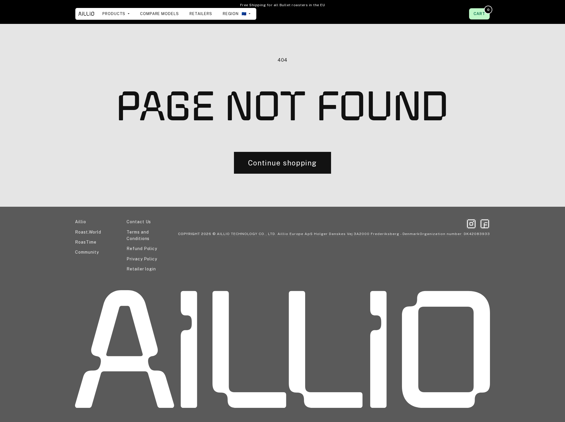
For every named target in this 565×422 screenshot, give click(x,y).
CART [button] (481, 12)
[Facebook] (484, 224)
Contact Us (139, 221)
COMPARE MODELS (159, 14)
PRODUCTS (114, 14)
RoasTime (86, 242)
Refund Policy (142, 248)
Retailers (201, 14)
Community (87, 252)
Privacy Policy (142, 259)
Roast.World (88, 232)
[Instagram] (471, 224)
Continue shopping (282, 163)
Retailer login (141, 269)
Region (235, 14)
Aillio (80, 221)
